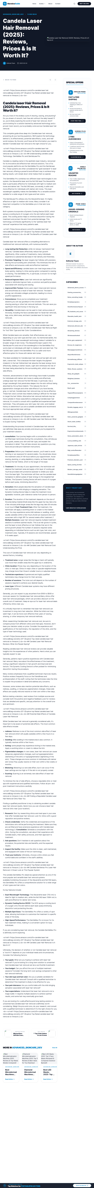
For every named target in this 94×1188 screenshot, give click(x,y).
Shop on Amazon (81, 1185)
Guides (41, 3)
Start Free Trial (76, 120)
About (50, 3)
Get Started (76, 193)
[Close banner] (93, 1184)
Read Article (9, 1079)
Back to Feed (10, 80)
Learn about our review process (76, 508)
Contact (57, 3)
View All (54, 1047)
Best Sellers (84, 3)
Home (34, 3)
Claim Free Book (76, 157)
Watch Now (76, 229)
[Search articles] (74, 3)
